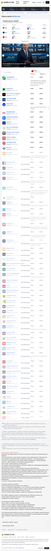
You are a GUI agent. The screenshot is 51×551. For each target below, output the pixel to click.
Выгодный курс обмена (8, 525)
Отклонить (40, 548)
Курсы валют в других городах (10, 522)
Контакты (32, 537)
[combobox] (40, 71)
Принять (46, 548)
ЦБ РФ (44, 24)
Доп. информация (20, 547)
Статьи (39, 2)
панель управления (31, 439)
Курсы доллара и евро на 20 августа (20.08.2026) (30, 12)
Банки (33, 2)
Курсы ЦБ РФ (20, 537)
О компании (5, 537)
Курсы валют (17, 2)
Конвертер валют (26, 2)
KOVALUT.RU (8, 2)
